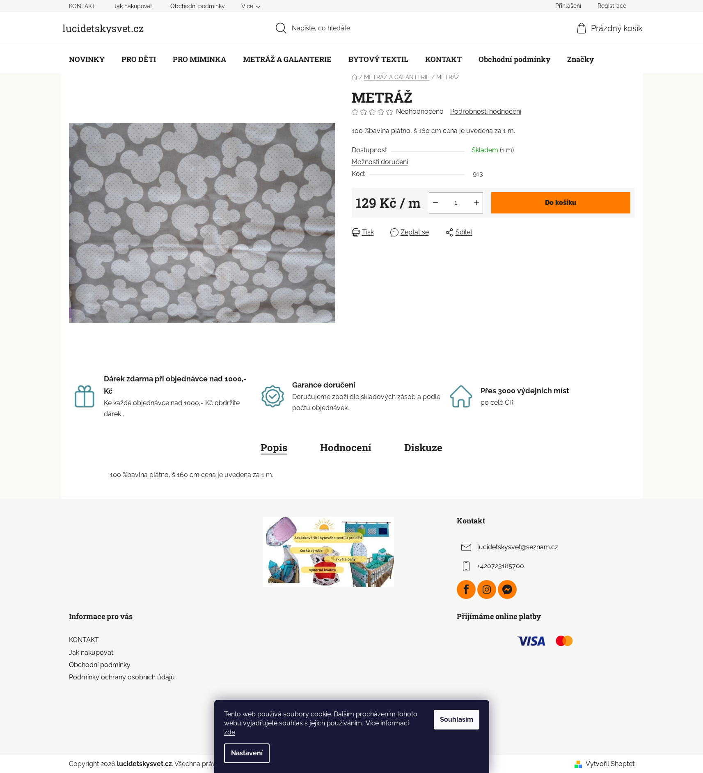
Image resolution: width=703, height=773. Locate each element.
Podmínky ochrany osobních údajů (122, 677)
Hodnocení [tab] (345, 447)
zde (229, 732)
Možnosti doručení (380, 162)
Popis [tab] (274, 447)
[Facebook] (466, 589)
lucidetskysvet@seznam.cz (517, 547)
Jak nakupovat (133, 6)
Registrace (612, 5)
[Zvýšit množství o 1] (476, 203)
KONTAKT (82, 6)
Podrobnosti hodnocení (485, 111)
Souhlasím (456, 719)
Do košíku (560, 202)
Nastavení (247, 753)
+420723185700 (500, 566)
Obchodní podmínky (197, 6)
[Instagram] (486, 589)
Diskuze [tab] (423, 447)
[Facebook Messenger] (507, 589)
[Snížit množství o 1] (435, 203)
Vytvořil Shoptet (610, 764)
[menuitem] (87, 59)
